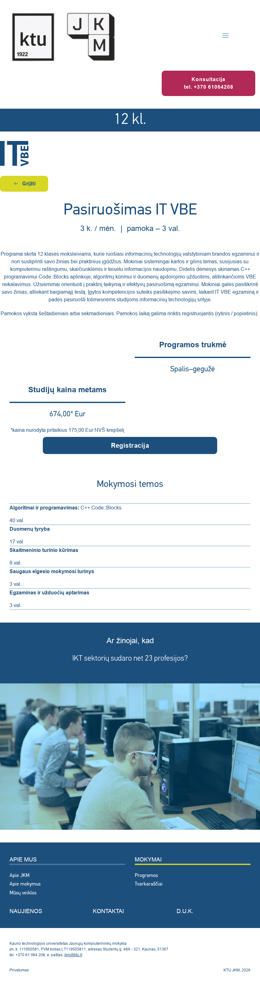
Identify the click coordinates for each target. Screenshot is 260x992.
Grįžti (29, 184)
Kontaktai (108, 911)
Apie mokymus (25, 884)
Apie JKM (19, 875)
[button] (225, 35)
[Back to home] (63, 35)
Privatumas (19, 970)
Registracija (130, 445)
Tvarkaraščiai (149, 884)
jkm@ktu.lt (73, 954)
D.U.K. (185, 911)
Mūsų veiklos (23, 893)
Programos (146, 875)
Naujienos (26, 911)
